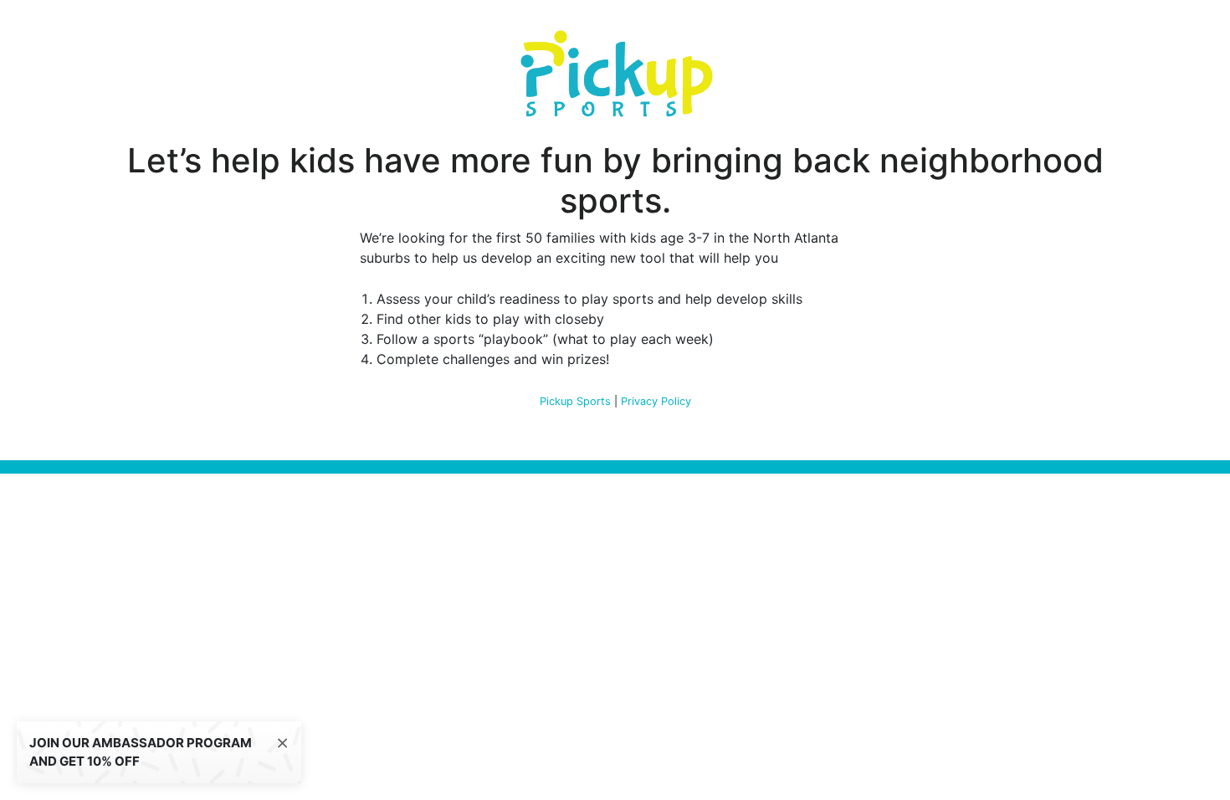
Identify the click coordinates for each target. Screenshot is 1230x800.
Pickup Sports (575, 401)
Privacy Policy (656, 401)
